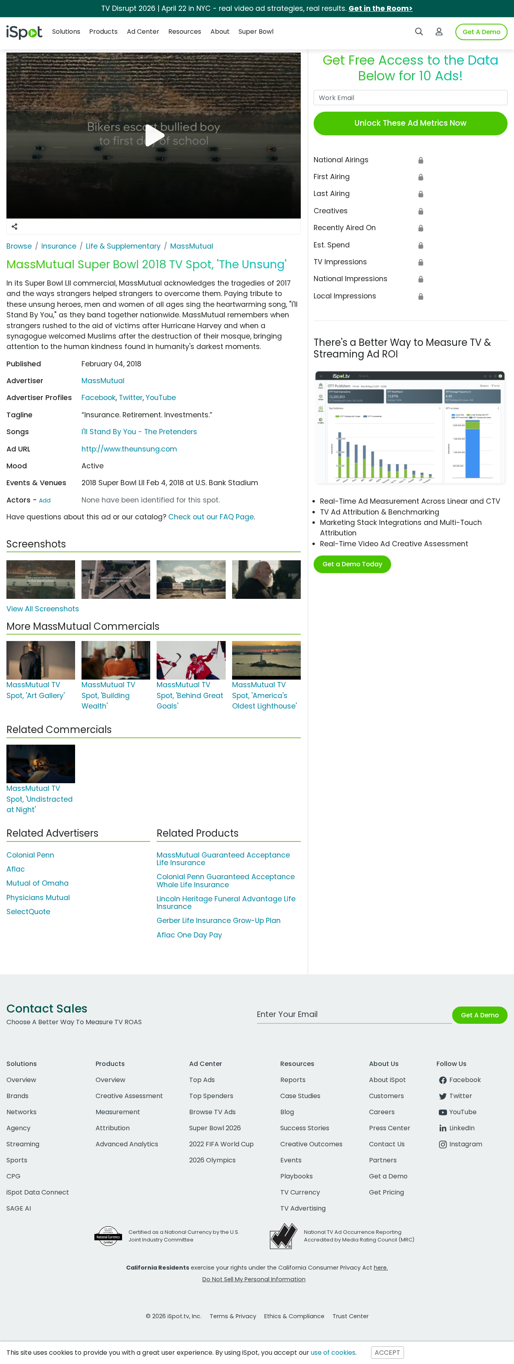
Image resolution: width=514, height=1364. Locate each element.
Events (291, 1160)
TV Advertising (303, 1208)
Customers (386, 1096)
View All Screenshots (42, 609)
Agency (18, 1128)
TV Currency (300, 1192)
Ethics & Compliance (294, 1316)
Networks (21, 1112)
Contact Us (387, 1144)
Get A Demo (481, 32)
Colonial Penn (30, 855)
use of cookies (333, 1352)
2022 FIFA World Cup (221, 1144)
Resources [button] (184, 31)
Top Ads (202, 1079)
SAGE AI (18, 1208)
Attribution (113, 1128)
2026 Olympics (212, 1160)
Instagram (465, 1144)
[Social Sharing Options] (14, 226)
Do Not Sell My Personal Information (254, 1279)
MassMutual (103, 381)
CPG (13, 1176)
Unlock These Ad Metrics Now (411, 123)
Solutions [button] (66, 31)
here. (381, 1268)
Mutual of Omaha (37, 883)
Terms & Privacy (233, 1316)
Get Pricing (386, 1192)
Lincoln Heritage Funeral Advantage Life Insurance (226, 902)
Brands (17, 1096)
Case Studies (300, 1096)
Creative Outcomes (311, 1144)
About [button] (220, 31)
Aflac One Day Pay (189, 935)
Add (45, 500)
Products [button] (103, 31)
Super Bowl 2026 (215, 1128)
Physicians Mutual (38, 898)
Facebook (99, 397)
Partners (383, 1160)
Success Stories (304, 1128)
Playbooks (296, 1176)
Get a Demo (388, 1176)
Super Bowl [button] (256, 31)
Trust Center (350, 1316)
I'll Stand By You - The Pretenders (139, 432)
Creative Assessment (129, 1096)
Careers (382, 1112)
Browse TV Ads (212, 1112)
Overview (21, 1079)
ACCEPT (387, 1352)
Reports (293, 1079)
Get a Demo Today (352, 564)
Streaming (22, 1144)
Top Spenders (211, 1096)
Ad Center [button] (143, 31)
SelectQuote (28, 912)
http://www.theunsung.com (129, 449)
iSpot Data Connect (37, 1192)
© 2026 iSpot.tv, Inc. (174, 1316)
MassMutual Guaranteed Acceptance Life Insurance (223, 859)
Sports (16, 1160)
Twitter (131, 397)
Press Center (389, 1128)
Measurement (118, 1112)
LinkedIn (462, 1128)
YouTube (161, 397)
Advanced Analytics (127, 1144)
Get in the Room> (381, 8)
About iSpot (387, 1079)
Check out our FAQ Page (211, 517)
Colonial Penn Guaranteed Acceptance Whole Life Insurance (226, 880)
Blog (287, 1112)
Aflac (15, 869)
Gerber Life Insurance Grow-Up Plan (219, 920)
